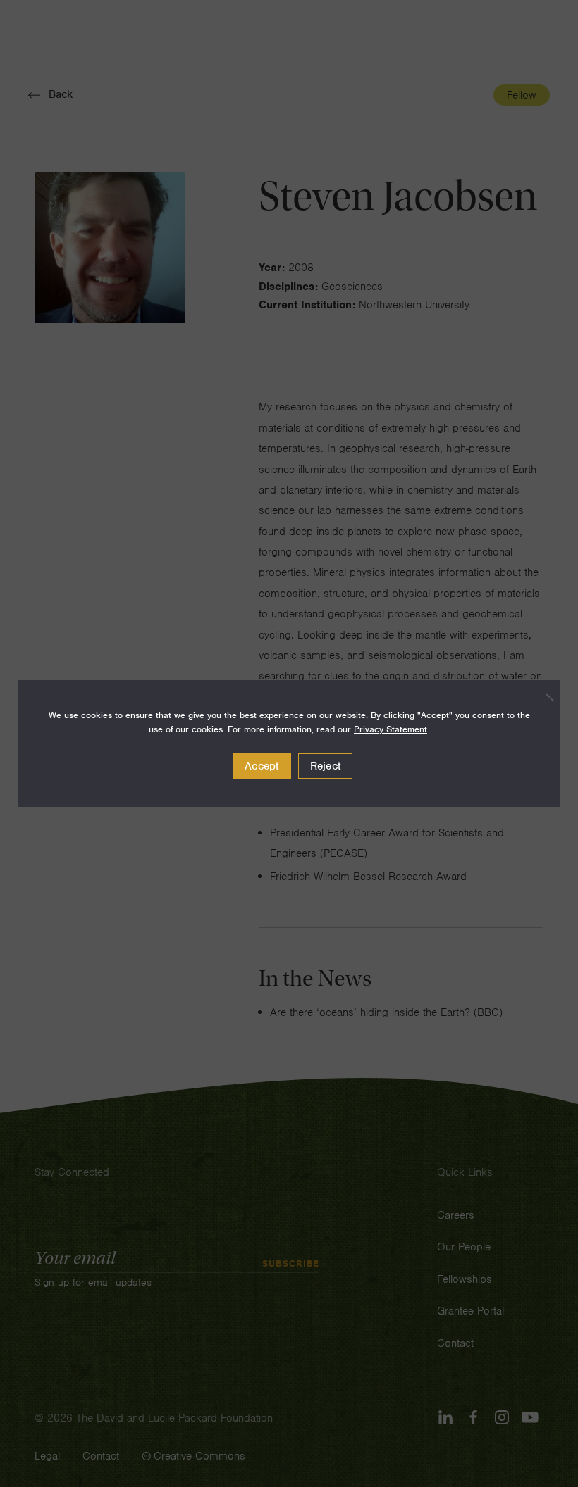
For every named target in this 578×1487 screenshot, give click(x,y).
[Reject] (542, 697)
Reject (325, 766)
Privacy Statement (390, 729)
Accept (262, 766)
